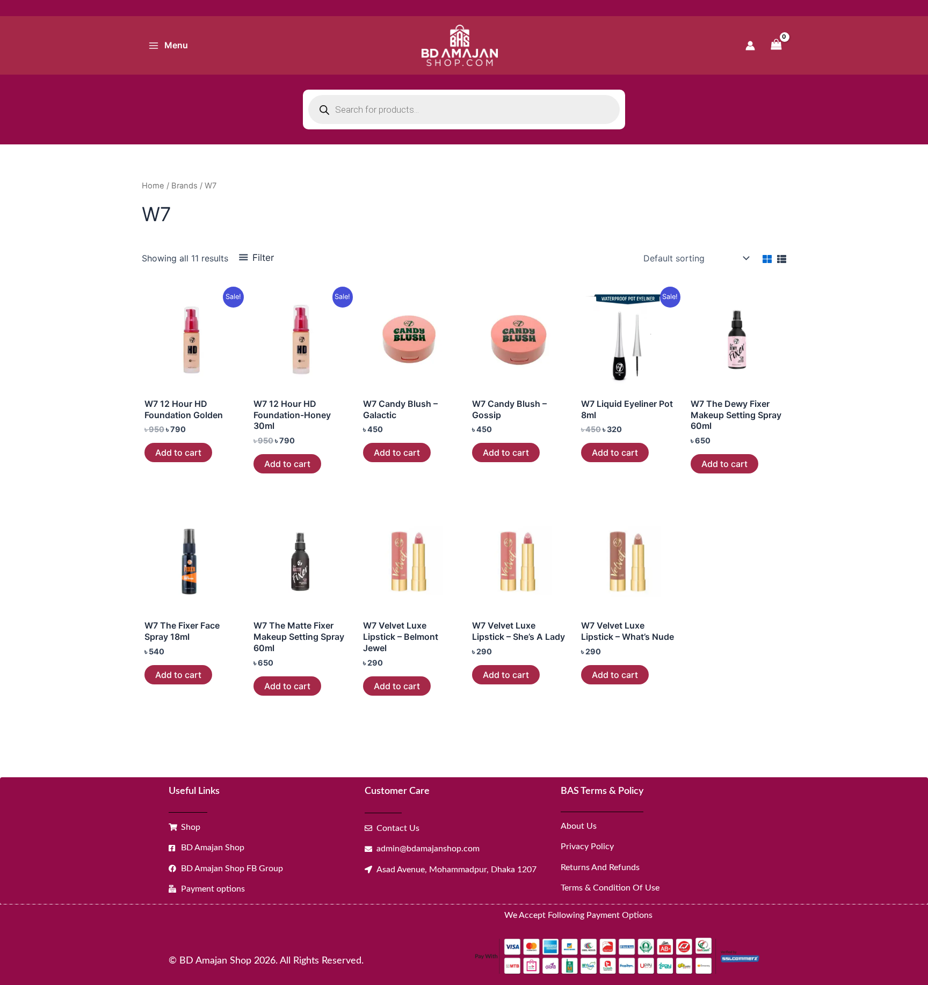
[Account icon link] (750, 45)
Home (153, 186)
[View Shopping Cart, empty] (776, 45)
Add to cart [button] (178, 452)
